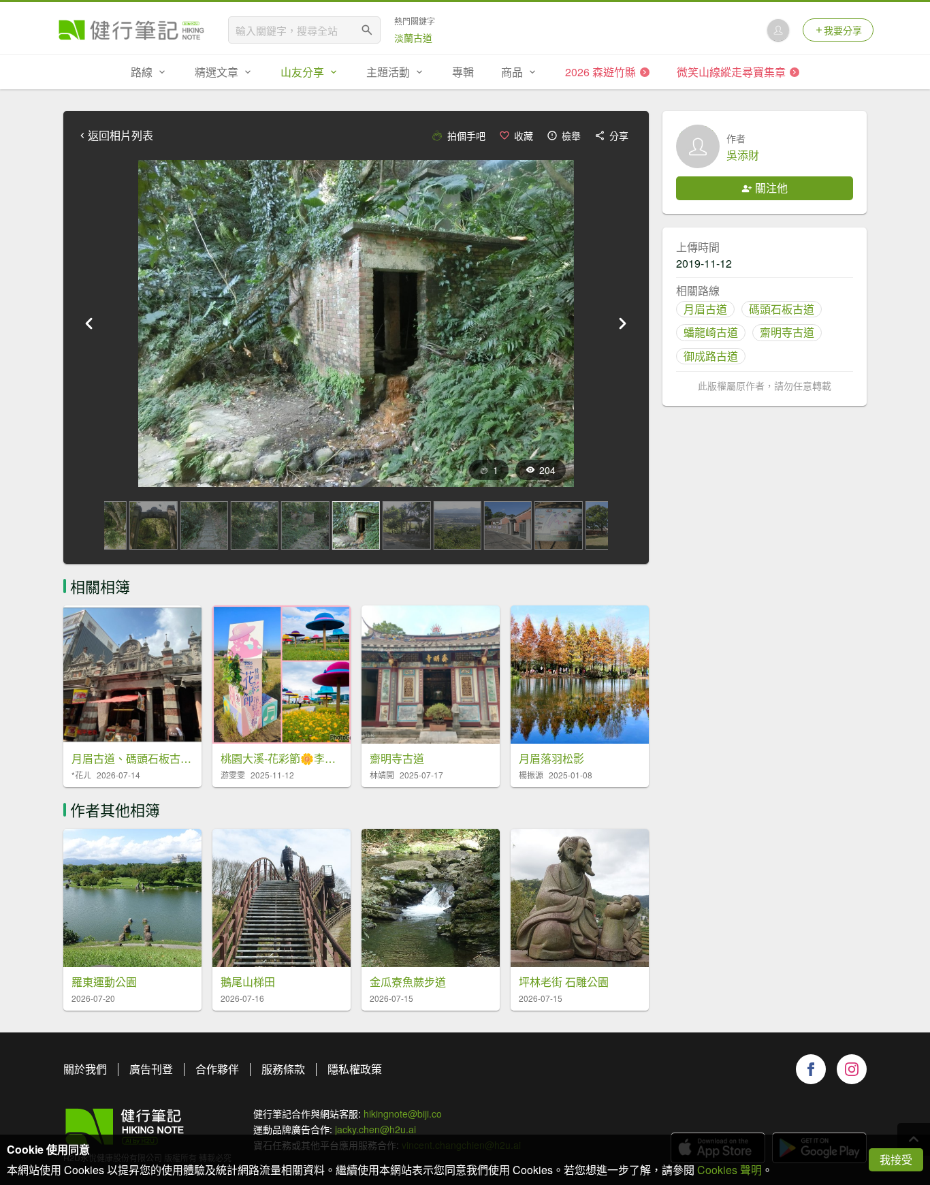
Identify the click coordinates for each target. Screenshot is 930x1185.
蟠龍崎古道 (711, 332)
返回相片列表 (120, 135)
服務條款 (283, 1069)
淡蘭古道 (413, 37)
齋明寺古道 (787, 332)
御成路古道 (711, 356)
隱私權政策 (354, 1069)
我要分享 (843, 30)
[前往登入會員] (778, 30)
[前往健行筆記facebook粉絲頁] (811, 1069)
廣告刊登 (151, 1069)
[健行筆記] (131, 30)
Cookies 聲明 (729, 1170)
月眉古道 (705, 309)
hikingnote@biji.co (403, 1113)
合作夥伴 (217, 1069)
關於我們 (85, 1069)
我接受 (896, 1159)
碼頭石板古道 (781, 309)
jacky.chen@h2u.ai (375, 1129)
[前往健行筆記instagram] (852, 1069)
